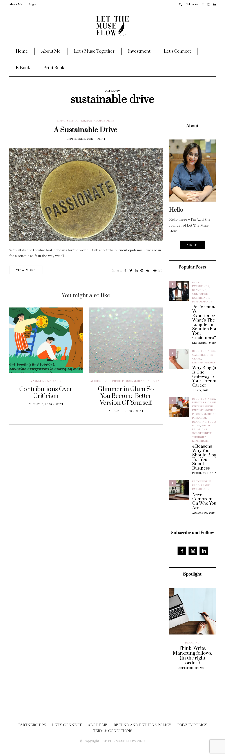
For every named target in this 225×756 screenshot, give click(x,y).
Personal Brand (204, 414)
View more (26, 270)
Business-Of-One (205, 402)
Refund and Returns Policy (142, 725)
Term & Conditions (112, 731)
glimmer (115, 381)
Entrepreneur (203, 406)
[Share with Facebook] (125, 270)
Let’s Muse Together (94, 51)
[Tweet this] (131, 270)
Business (208, 351)
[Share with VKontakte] (147, 270)
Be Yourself (201, 481)
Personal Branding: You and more (206, 421)
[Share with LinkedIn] (136, 270)
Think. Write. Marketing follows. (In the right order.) (190, 655)
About (192, 245)
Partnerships (32, 725)
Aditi (101, 139)
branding (199, 290)
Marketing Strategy (46, 381)
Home (22, 51)
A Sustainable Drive (86, 129)
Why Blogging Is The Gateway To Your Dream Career (206, 377)
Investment (139, 51)
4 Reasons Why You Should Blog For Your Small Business (204, 457)
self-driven (76, 120)
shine (157, 381)
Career (197, 355)
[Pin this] (142, 270)
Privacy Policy (192, 725)
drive (61, 120)
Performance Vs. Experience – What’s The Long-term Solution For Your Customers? (205, 322)
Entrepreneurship (206, 362)
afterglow (98, 381)
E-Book (23, 68)
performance (202, 301)
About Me (15, 4)
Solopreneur (202, 433)
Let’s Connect (177, 51)
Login (32, 4)
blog (196, 351)
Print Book (54, 68)
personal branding (137, 381)
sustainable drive (100, 120)
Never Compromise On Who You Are (205, 501)
